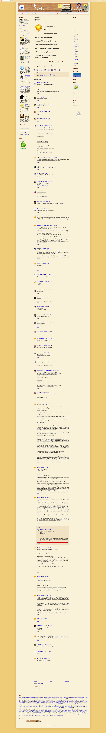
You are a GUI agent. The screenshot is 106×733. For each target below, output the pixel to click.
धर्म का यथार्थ (31, 705)
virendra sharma (40, 402)
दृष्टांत (59, 703)
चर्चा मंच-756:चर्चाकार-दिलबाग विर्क (42, 185)
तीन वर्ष (83, 702)
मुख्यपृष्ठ (51, 681)
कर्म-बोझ (64, 700)
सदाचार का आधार (27, 86)
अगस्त (76, 49)
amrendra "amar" (40, 314)
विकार (48, 74)
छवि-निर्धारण (83, 701)
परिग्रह (55, 706)
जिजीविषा (38, 702)
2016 (75, 34)
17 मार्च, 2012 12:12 (47, 467)
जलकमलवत (34, 702)
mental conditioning (59, 715)
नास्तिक (68, 705)
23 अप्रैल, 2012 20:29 (46, 658)
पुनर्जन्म (72, 706)
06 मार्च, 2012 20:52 (47, 361)
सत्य (39, 712)
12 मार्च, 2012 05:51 (45, 392)
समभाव (86, 712)
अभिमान (72, 697)
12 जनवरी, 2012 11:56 (48, 181)
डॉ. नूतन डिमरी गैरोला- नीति (41, 166)
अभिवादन (76, 697)
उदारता (37, 700)
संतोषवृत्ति (84, 711)
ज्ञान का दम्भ (59, 702)
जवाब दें (38, 86)
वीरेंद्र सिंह (38, 306)
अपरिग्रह (65, 697)
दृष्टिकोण (71, 703)
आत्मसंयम (28, 13)
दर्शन (38, 703)
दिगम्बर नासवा (39, 201)
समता (82, 712)
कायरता (19, 701)
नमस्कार (53, 705)
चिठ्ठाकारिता (67, 13)
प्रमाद (21, 707)
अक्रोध (23, 697)
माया (59, 709)
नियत (76, 705)
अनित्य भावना (36, 697)
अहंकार (32, 698)
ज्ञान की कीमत (63, 702)
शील (55, 711)
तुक (85, 702)
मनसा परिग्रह (32, 709)
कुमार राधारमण (39, 216)
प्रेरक (31, 707)
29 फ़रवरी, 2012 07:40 (48, 345)
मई (75, 54)
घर (63, 701)
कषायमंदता (79, 700)
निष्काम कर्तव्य (85, 705)
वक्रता (49, 710)
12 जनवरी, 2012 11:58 (47, 191)
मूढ (67, 709)
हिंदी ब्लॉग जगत (48, 715)
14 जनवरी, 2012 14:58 (48, 289)
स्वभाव (38, 715)
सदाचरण (42, 712)
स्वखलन (31, 715)
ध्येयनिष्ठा (49, 705)
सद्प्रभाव (58, 712)
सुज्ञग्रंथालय (77, 76)
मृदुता (84, 709)
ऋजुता (43, 700)
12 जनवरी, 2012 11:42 (43, 173)
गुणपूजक (54, 701)
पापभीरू (69, 706)
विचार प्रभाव (65, 710)
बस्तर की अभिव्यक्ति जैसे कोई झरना (43, 225)
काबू (82, 700)
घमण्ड (61, 701)
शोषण (62, 711)
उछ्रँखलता (28, 700)
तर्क (80, 702)
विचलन (61, 710)
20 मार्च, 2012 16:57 (48, 625)
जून (75, 52)
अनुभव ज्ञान (45, 697)
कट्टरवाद (50, 700)
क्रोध (39, 701)
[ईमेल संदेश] (35, 75)
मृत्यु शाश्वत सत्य (81, 709)
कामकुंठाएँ (85, 700)
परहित (52, 706)
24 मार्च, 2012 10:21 (47, 651)
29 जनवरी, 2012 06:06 (45, 306)
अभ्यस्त (83, 697)
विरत (82, 710)
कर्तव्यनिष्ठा (59, 700)
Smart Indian (39, 274)
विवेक (23, 711)
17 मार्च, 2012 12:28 (47, 529)
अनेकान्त (54, 697)
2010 (75, 65)
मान (48, 709)
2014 (75, 38)
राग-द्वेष (20, 710)
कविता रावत (39, 352)
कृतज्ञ (33, 701)
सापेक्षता (60, 713)
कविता (71, 700)
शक (38, 711)
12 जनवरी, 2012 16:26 (45, 208)
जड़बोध (24, 702)
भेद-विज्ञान (81, 707)
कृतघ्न (30, 701)
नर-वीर (59, 705)
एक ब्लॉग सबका (39, 326)
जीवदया (42, 702)
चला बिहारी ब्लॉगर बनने (41, 104)
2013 (75, 39)
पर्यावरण (58, 706)
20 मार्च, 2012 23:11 (47, 634)
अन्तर (58, 697)
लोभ (46, 710)
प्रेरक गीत (35, 707)
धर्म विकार (76, 59)
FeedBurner (27, 134)
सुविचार (53, 74)
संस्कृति (27, 712)
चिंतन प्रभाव (79, 701)
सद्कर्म (52, 712)
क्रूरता (36, 701)
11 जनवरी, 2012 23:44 (51, 166)
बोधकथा (67, 707)
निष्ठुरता (24, 706)
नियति (79, 705)
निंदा (70, 705)
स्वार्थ (43, 715)
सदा (37, 173)
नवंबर (76, 44)
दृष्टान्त (64, 703)
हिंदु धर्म (52, 715)
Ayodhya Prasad (40, 338)
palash (38, 618)
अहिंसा (36, 698)
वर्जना (51, 710)
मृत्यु (77, 709)
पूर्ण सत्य (79, 706)
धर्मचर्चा (41, 705)
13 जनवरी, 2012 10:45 (47, 274)
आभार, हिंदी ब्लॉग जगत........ (27, 105)
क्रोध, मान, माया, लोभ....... (27, 57)
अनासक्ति (32, 697)
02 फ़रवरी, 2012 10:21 (51, 321)
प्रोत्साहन (43, 707)
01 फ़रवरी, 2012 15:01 (48, 314)
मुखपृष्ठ (19, 13)
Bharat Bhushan (40, 345)
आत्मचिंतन (38, 74)
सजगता (35, 712)
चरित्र (66, 701)
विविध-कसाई (20, 711)
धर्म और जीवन (22, 705)
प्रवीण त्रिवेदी (39, 118)
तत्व (72, 702)
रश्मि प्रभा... (39, 208)
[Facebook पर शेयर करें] (53, 75)
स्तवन (24, 715)
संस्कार (23, 712)
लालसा (39, 710)
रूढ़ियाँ (33, 710)
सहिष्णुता (55, 713)
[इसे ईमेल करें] (49, 75)
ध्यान (46, 705)
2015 (75, 36)
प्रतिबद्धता (82, 706)
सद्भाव (50, 74)
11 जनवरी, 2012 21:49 (47, 125)
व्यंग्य (26, 711)
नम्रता (56, 705)
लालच (36, 710)
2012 (75, 41)
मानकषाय (52, 709)
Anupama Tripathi (40, 625)
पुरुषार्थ (75, 706)
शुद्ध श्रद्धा (59, 711)
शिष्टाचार (53, 711)
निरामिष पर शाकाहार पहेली (79, 61)
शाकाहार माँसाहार (47, 711)
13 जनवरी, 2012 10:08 (45, 263)
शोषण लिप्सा (65, 711)
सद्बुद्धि (66, 712)
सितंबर (76, 47)
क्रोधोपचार (43, 701)
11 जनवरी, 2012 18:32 (48, 97)
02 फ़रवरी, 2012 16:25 (48, 331)
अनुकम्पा (40, 697)
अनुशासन (50, 697)
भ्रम (20, 709)
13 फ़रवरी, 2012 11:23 (48, 338)
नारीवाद (65, 705)
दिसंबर (76, 42)
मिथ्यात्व (65, 709)
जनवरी (76, 57)
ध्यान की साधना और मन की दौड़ (27, 115)
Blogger (52, 724)
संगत (77, 711)
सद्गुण (55, 712)
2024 (75, 33)
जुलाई (76, 51)
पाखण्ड (46, 74)
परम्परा (49, 706)
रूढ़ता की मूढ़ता (29, 710)
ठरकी (69, 702)
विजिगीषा (73, 710)
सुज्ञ (38, 72)
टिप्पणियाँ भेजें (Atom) (41, 683)
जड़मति (27, 702)
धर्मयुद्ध (43, 705)
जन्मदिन (30, 702)
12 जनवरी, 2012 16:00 (46, 201)
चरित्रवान (74, 701)
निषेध (82, 705)
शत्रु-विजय (42, 711)
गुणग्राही (51, 701)
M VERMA (39, 82)
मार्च (75, 56)
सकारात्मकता (31, 712)
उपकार (40, 700)
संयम (86, 711)
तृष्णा (19, 703)
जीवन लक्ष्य (53, 702)
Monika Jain (39, 658)
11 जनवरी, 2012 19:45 (46, 111)
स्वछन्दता (34, 715)
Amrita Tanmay (40, 651)
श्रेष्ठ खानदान (74, 711)
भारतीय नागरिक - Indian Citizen (43, 157)
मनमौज (28, 709)
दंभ (28, 703)
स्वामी (40, 715)
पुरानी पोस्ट (67, 681)
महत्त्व (39, 709)
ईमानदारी (24, 700)
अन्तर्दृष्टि (61, 697)
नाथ (62, 705)
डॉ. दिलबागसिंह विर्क (40, 181)
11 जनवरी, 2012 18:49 (49, 104)
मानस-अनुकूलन (56, 709)
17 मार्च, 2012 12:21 (47, 497)
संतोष (80, 711)
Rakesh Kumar (40, 125)
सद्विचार (72, 712)
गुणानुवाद (58, 701)
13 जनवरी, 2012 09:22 (53, 225)
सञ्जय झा (38, 263)
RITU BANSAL (40, 191)
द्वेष (77, 703)
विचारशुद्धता (69, 710)
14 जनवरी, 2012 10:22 (47, 281)
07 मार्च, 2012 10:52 (55, 370)
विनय (80, 710)
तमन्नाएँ (78, 702)
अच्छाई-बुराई (28, 697)
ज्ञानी (67, 702)
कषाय (75, 700)
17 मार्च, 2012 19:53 (47, 595)
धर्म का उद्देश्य (43, 74)
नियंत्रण (73, 705)
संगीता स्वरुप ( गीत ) (40, 97)
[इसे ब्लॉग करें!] (50, 75)
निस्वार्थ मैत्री (30, 706)
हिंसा (54, 715)
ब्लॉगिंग (71, 707)
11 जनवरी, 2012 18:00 (45, 82)
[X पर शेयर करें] (52, 75)
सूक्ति (21, 715)
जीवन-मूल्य (23, 13)
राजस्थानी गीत (24, 710)
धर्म (86, 703)
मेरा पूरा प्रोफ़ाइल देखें (22, 25)
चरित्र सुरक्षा (70, 701)
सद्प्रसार (62, 712)
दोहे (75, 703)
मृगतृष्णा (74, 709)
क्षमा (47, 701)
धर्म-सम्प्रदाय (36, 705)
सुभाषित (39, 13)
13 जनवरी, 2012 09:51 (44, 248)
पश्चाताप (62, 706)
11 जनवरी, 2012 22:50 (53, 157)
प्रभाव (86, 706)
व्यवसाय (36, 711)
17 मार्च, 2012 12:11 (47, 402)
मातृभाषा (45, 709)
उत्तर (39, 527)
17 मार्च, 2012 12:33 (47, 547)
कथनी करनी (54, 700)
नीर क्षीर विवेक (27, 66)
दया (30, 703)
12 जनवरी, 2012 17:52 (46, 216)
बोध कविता (55, 707)
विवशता (85, 710)
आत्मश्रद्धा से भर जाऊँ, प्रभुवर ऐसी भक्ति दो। (27, 76)
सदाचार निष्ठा (47, 712)
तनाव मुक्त (75, 702)
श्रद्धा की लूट (69, 711)
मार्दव (62, 709)
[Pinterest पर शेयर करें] (54, 75)
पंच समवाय (46, 706)
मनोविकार (36, 709)
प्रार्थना (24, 707)
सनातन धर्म (76, 712)
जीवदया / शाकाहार (60, 13)
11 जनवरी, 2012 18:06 (43, 89)
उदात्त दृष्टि (32, 700)
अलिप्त (86, 697)
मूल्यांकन (71, 709)
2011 (75, 63)
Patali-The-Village (40, 644)
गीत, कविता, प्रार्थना (51, 13)
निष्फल (27, 706)
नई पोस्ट (35, 681)
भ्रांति (23, 709)
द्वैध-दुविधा (81, 703)
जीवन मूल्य (47, 702)
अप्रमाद (68, 697)
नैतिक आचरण (41, 706)
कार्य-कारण (26, 701)
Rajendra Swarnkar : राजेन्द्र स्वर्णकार (44, 370)
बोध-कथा (60, 707)
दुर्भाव (51, 703)
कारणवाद (23, 701)
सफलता (79, 712)
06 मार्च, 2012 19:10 (45, 352)
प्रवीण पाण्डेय (39, 111)
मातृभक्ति (42, 709)
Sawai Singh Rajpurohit (42, 321)
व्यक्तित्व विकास (31, 711)
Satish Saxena (40, 281)
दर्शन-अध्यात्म (44, 13)
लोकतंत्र (42, 710)
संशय (20, 712)
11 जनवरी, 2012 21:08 (46, 118)
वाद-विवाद (55, 710)
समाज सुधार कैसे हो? (23, 30)
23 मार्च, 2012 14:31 (48, 644)
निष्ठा (20, 706)
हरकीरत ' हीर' (39, 392)
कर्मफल (67, 700)
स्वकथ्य (27, 715)
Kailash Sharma (40, 289)
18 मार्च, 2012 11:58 (43, 618)
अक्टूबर (76, 46)
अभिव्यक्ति (79, 697)
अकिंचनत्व (20, 697)
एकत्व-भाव (47, 700)
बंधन (46, 707)
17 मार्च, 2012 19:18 (47, 576)
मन (25, 709)
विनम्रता (26, 94)
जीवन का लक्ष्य (27, 46)
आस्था (21, 700)
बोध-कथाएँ (34, 13)
